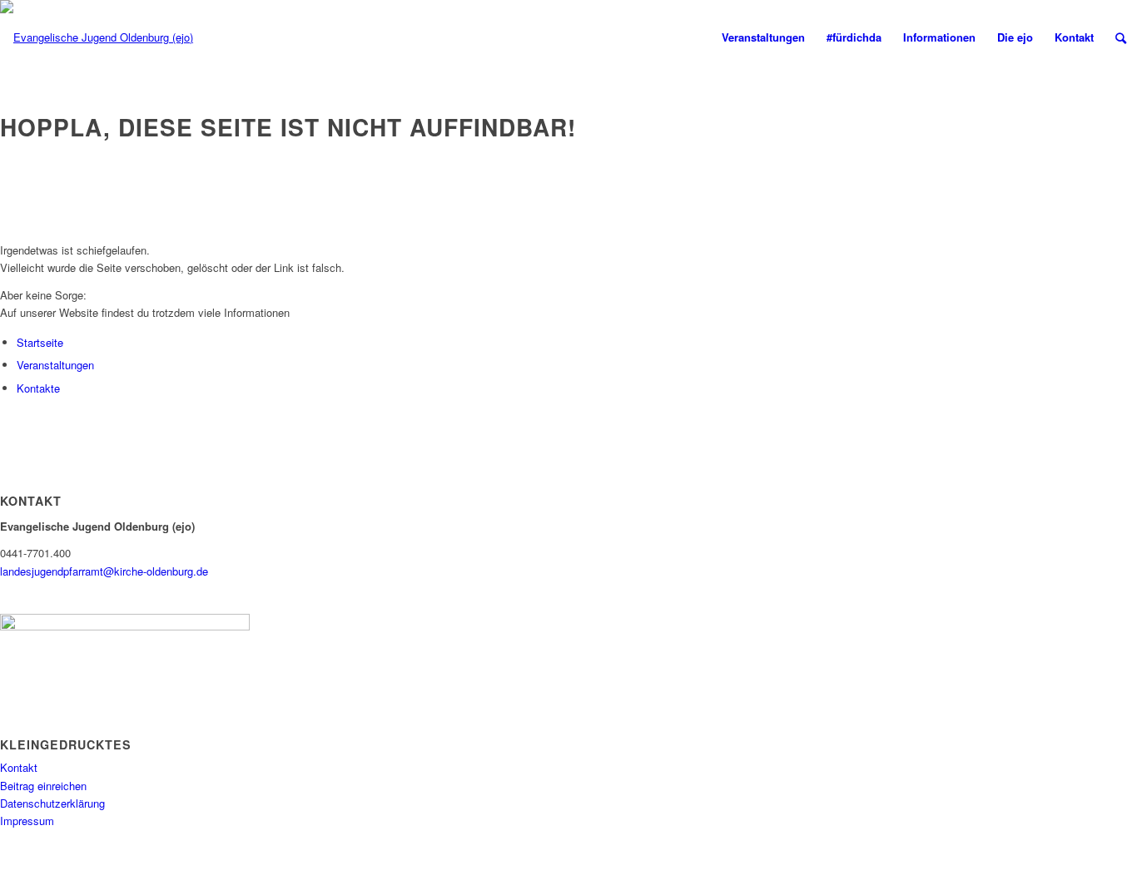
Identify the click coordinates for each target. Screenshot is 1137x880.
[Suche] (1121, 37)
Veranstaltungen (55, 365)
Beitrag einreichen (43, 785)
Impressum (27, 820)
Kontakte (38, 388)
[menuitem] (763, 37)
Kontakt (18, 767)
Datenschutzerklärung (52, 803)
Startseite (40, 342)
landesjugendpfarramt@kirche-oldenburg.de (104, 571)
